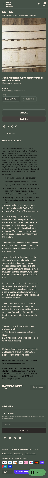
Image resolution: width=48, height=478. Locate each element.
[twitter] (8, 126)
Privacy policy (18, 462)
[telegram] (12, 126)
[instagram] (15, 446)
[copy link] (16, 126)
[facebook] (4, 126)
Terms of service (30, 462)
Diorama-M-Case (12, 99)
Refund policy (7, 462)
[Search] (37, 4)
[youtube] (20, 446)
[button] (3, 4)
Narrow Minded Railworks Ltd (23, 457)
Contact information (21, 466)
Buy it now (23, 119)
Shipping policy (7, 466)
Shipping (11, 90)
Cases (11, 12)
